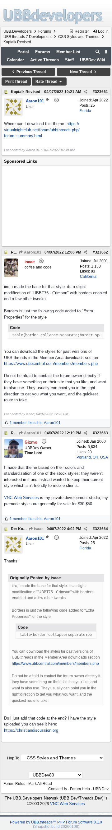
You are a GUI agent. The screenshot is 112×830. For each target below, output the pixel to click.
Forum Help (80, 789)
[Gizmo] (13, 456)
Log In (103, 31)
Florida (85, 111)
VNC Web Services (21, 497)
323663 (101, 433)
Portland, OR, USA (92, 457)
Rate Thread (46, 81)
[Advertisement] (56, 206)
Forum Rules (14, 783)
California (88, 276)
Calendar (15, 60)
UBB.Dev (101, 789)
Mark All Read (40, 783)
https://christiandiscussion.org (31, 730)
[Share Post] (85, 92)
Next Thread (81, 72)
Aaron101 (32, 252)
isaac (38, 529)
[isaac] (11, 275)
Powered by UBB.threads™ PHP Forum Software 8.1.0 (56, 822)
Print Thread (16, 81)
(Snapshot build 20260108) (56, 826)
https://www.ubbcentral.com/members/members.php (51, 363)
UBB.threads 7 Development (27, 37)
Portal (23, 51)
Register (81, 31)
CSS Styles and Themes (78, 37)
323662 (101, 252)
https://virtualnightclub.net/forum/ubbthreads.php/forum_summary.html (42, 129)
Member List (68, 51)
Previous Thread (31, 72)
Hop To (13, 758)
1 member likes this (26, 423)
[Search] (97, 52)
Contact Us (57, 789)
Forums (44, 31)
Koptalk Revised (25, 92)
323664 (101, 529)
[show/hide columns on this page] (106, 51)
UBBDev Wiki (92, 60)
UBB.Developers (17, 31)
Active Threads (44, 60)
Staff (69, 60)
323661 (101, 92)
